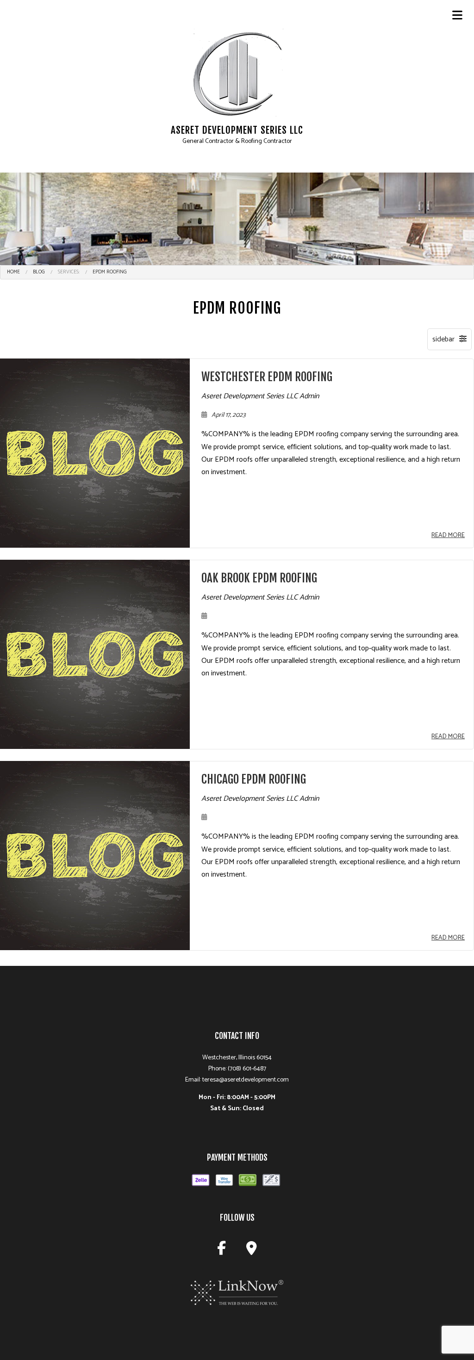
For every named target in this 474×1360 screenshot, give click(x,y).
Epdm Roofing (110, 272)
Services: (69, 272)
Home (13, 272)
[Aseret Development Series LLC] (237, 73)
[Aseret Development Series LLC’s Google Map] (251, 1251)
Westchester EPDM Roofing (266, 377)
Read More (448, 535)
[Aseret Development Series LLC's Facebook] (221, 1251)
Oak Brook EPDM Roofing (259, 578)
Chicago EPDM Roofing (253, 779)
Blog (39, 272)
